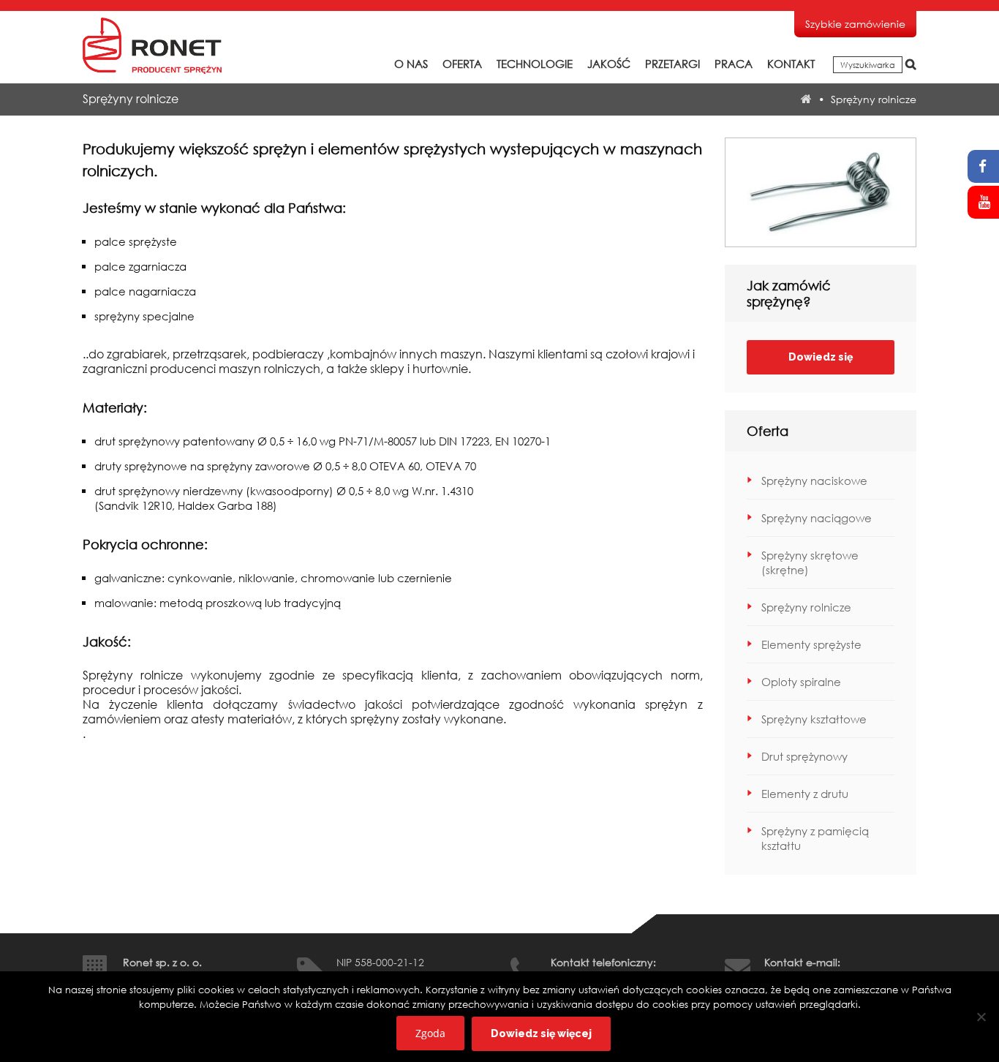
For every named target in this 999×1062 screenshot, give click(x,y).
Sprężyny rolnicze (806, 607)
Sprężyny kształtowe (814, 719)
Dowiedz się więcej (541, 1033)
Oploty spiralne (801, 681)
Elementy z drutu (804, 793)
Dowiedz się (820, 357)
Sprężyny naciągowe (816, 517)
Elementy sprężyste (811, 644)
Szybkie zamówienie (855, 24)
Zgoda (430, 1033)
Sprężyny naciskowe (814, 480)
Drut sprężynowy (804, 756)
